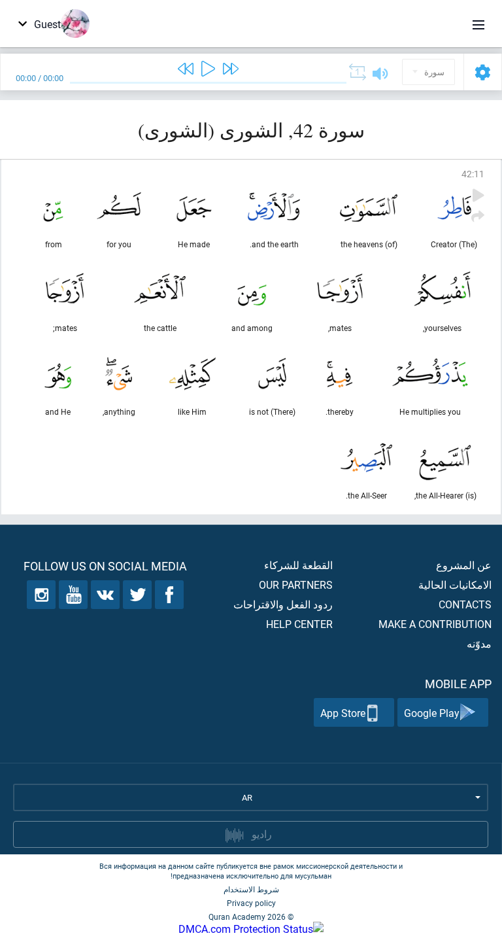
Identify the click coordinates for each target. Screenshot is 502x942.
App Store (342, 713)
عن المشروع (464, 565)
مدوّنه (479, 643)
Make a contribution (435, 624)
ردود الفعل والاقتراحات (283, 604)
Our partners (296, 584)
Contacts (465, 604)
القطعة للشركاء (298, 565)
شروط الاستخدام (251, 889)
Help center (299, 624)
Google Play (432, 713)
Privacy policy (251, 903)
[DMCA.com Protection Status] (251, 928)
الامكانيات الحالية (455, 584)
